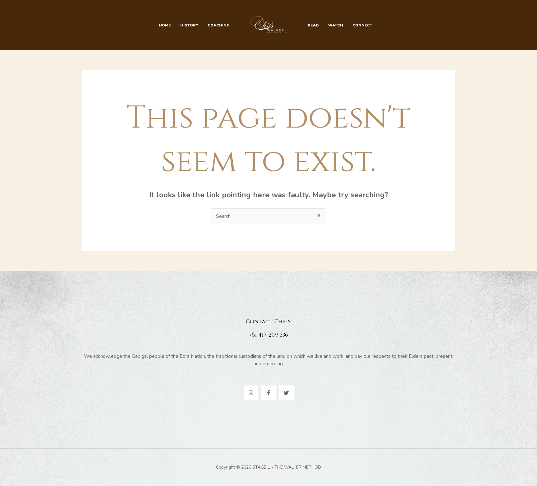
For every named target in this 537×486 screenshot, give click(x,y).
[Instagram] (251, 393)
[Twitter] (286, 393)
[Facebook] (268, 393)
